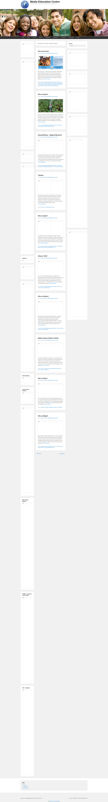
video (54, 247)
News (53, 83)
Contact (78, 37)
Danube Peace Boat (44, 82)
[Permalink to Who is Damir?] (50, 113)
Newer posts (63, 453)
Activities (34, 37)
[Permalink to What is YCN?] (50, 261)
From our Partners (44, 368)
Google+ (79, 795)
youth (57, 85)
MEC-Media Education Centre (52, 53)
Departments (55, 37)
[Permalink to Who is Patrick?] (50, 302)
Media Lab (50, 83)
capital (46, 84)
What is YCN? (42, 256)
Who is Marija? (43, 416)
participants (47, 85)
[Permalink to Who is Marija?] (50, 421)
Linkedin (82, 795)
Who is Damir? (43, 94)
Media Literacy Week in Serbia (48, 338)
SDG (50, 85)
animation (42, 84)
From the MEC (45, 83)
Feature (55, 82)
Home (23, 37)
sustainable (54, 85)
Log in (24, 784)
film (61, 84)
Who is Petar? (43, 378)
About (28, 37)
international (40, 85)
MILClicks (59, 368)
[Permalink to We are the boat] (50, 70)
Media (44, 85)
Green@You (63, 37)
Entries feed (25, 785)
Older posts (38, 453)
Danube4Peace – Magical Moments (50, 135)
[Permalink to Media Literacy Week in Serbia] (50, 343)
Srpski (53, 207)
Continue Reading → (47, 78)
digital (55, 84)
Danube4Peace (51, 82)
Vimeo (86, 795)
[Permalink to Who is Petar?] (50, 384)
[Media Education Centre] (54, 22)
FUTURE (40, 37)
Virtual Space (71, 37)
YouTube (84, 795)
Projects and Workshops (59, 83)
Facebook (74, 795)
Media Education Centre (45, 1)
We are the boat (43, 51)
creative (52, 84)
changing (49, 84)
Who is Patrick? (43, 296)
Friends (58, 82)
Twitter (77, 795)
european (58, 84)
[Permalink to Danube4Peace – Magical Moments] (50, 140)
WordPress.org (25, 788)
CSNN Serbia (47, 37)
